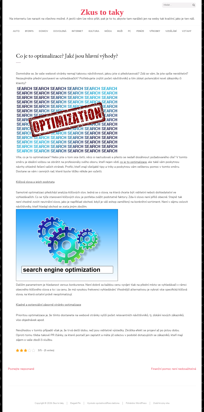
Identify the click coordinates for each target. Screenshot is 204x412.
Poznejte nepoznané (21, 369)
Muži (120, 31)
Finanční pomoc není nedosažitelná (173, 369)
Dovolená (59, 31)
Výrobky (154, 31)
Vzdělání (171, 31)
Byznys (29, 31)
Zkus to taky (102, 12)
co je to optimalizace (133, 162)
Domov (43, 31)
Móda (108, 31)
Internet (77, 31)
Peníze (140, 31)
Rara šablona (113, 403)
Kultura (94, 31)
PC (129, 31)
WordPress (141, 403)
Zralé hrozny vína (161, 403)
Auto (16, 31)
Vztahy (186, 31)
